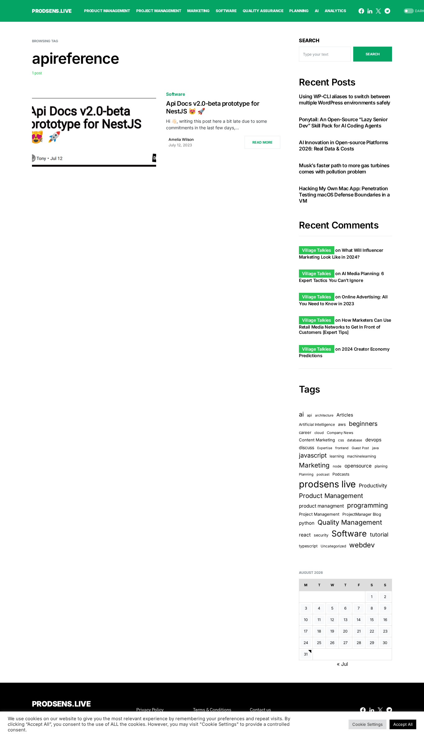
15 (372, 619)
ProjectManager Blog (361, 514)
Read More (262, 142)
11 (319, 619)
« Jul (342, 664)
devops (373, 440)
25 (319, 642)
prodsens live (327, 484)
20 (345, 631)
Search (309, 40)
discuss (306, 447)
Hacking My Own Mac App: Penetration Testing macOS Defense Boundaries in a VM (344, 194)
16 (385, 619)
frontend (342, 448)
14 (359, 619)
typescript (308, 546)
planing (381, 466)
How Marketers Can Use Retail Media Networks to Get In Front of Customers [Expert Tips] (345, 326)
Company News (340, 433)
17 (306, 631)
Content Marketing (317, 439)
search (373, 54)
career (305, 432)
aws (342, 424)
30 (385, 642)
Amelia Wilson (181, 139)
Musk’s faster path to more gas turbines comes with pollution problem (344, 168)
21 (359, 631)
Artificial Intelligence (317, 424)
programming (367, 505)
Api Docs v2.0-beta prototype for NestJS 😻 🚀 (212, 107)
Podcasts (341, 474)
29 (372, 642)
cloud (319, 433)
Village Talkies (316, 250)
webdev (362, 545)
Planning (306, 474)
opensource (358, 466)
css (341, 440)
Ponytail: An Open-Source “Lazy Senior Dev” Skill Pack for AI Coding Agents (343, 122)
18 (319, 631)
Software (175, 94)
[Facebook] (361, 11)
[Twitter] (378, 11)
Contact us (260, 710)
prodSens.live (52, 11)
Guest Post (360, 448)
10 (306, 619)
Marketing (314, 465)
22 (372, 631)
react (305, 535)
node (337, 466)
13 (345, 619)
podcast (323, 474)
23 (385, 631)
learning (337, 456)
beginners (363, 423)
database (354, 440)
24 (306, 642)
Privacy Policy (150, 710)
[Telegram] (387, 11)
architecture (324, 415)
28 (359, 642)
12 (332, 619)
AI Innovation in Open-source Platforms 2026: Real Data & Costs (343, 145)
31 (306, 654)
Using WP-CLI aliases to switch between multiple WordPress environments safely (344, 99)
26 (332, 642)
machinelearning (361, 456)
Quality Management (350, 522)
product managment (321, 506)
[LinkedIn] (370, 11)
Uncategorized (333, 546)
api (309, 415)
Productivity (373, 485)
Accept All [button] (403, 724)
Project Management (319, 514)
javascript (313, 455)
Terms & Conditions (212, 710)
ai (301, 414)
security (321, 535)
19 (332, 631)
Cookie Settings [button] (367, 724)
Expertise (324, 448)
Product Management (331, 496)
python (306, 523)
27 (345, 642)
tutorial (379, 534)
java (375, 448)
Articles (344, 415)
